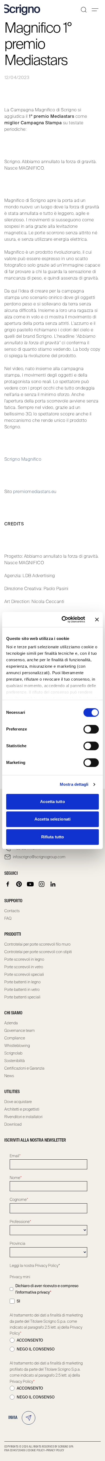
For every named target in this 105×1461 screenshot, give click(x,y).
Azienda (11, 1023)
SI (18, 1301)
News (9, 1075)
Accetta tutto (52, 801)
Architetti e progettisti (21, 1109)
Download (13, 1124)
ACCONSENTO (30, 1340)
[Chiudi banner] (97, 619)
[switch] (91, 729)
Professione (20, 1221)
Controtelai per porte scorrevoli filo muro (37, 944)
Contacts (12, 910)
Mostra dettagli (74, 784)
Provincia (17, 1243)
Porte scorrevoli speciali (24, 974)
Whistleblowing (17, 1045)
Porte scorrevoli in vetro (23, 966)
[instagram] (41, 884)
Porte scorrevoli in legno (24, 959)
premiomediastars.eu (34, 491)
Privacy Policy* (47, 1265)
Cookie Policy (36, 1450)
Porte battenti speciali (22, 997)
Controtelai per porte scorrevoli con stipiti (38, 951)
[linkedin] (53, 884)
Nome (16, 1177)
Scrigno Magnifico (22, 459)
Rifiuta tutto (52, 837)
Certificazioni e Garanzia (24, 1068)
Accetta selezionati (52, 819)
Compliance (14, 1038)
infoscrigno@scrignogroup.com (39, 856)
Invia (13, 1418)
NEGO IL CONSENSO (36, 1349)
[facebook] (7, 884)
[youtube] (30, 884)
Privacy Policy (55, 1450)
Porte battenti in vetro (22, 989)
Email (15, 1155)
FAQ (8, 918)
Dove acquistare (18, 1101)
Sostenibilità (14, 1060)
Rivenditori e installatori (23, 1116)
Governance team (19, 1030)
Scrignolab (13, 1053)
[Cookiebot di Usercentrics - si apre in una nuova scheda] (63, 619)
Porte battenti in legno (22, 982)
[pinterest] (19, 884)
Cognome (19, 1199)
